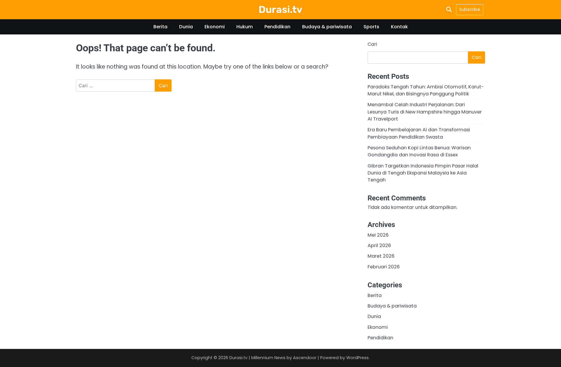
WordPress (357, 358)
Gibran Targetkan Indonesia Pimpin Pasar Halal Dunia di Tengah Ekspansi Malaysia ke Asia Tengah (423, 173)
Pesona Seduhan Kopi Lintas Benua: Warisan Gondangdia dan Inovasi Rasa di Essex (419, 151)
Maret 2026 (381, 256)
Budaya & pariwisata (327, 26)
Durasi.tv (280, 9)
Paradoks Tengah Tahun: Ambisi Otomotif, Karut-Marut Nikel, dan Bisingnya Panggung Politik (426, 90)
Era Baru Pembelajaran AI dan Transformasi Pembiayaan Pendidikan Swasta (419, 133)
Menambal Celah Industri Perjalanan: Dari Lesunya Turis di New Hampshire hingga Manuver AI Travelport (425, 111)
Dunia (186, 26)
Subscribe (469, 9)
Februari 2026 (384, 266)
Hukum (244, 26)
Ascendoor (304, 358)
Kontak (399, 26)
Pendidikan (277, 26)
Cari (372, 44)
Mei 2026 (378, 235)
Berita (160, 26)
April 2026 (379, 245)
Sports (371, 26)
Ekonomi (215, 26)
